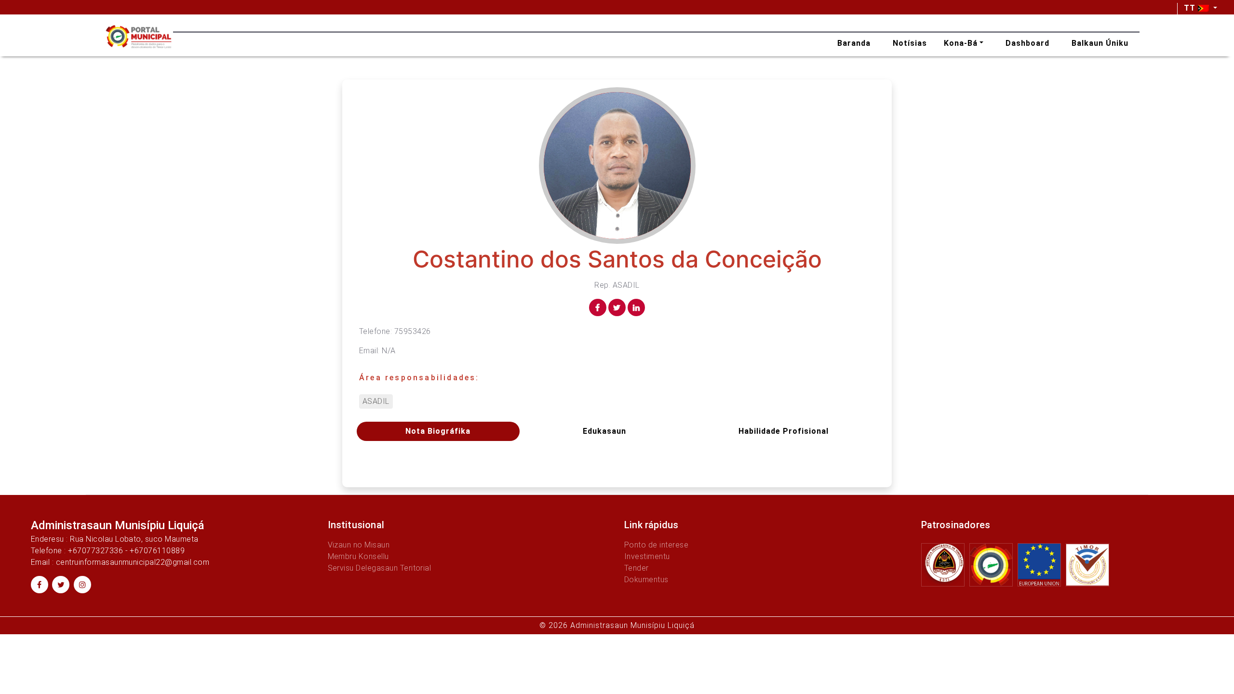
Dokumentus (646, 579)
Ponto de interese (656, 544)
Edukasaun (604, 431)
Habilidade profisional (783, 431)
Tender (636, 568)
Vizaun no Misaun (359, 544)
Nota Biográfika (437, 431)
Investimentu (647, 556)
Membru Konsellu (358, 556)
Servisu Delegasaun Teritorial (379, 568)
